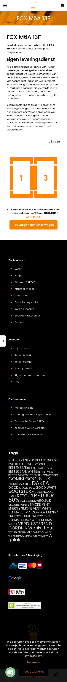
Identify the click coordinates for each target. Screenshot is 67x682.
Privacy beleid (23, 368)
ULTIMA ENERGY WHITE (24, 520)
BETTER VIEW (45, 471)
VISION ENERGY (16, 536)
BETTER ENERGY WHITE (31, 464)
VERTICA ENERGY (17, 532)
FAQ (17, 382)
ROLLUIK (45, 500)
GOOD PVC (27, 488)
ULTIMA (13, 512)
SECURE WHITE (18, 504)
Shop (18, 275)
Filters (56, 142)
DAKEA (18, 269)
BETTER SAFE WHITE (22, 471)
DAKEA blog (21, 295)
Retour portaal (23, 361)
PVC (12, 496)
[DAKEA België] (33, 5)
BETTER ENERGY (23, 460)
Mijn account (22, 348)
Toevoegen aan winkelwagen (33, 225)
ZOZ (24, 540)
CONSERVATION (19, 484)
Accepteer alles (33, 671)
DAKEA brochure (24, 309)
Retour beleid (23, 355)
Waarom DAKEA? (25, 282)
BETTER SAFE (17, 468)
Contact (19, 322)
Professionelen (24, 408)
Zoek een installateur (27, 315)
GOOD (13, 487)
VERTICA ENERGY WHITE (39, 532)
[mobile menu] (5, 5)
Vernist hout (41, 528)
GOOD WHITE (46, 487)
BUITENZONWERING (46, 475)
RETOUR (25, 496)
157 (9, 460)
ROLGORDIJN (29, 501)
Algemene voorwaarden (30, 375)
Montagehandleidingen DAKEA (33, 414)
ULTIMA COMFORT (33, 512)
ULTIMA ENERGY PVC (35, 516)
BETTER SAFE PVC (39, 468)
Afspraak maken (25, 289)
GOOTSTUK (19, 491)
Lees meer (33, 662)
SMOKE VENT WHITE (36, 508)
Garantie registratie (26, 302)
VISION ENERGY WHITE (36, 536)
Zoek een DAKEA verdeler (30, 428)
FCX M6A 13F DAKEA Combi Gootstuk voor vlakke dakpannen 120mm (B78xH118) (33, 211)
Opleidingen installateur (29, 434)
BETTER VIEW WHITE (20, 475)
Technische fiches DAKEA (30, 421)
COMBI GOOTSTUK (29, 478)
